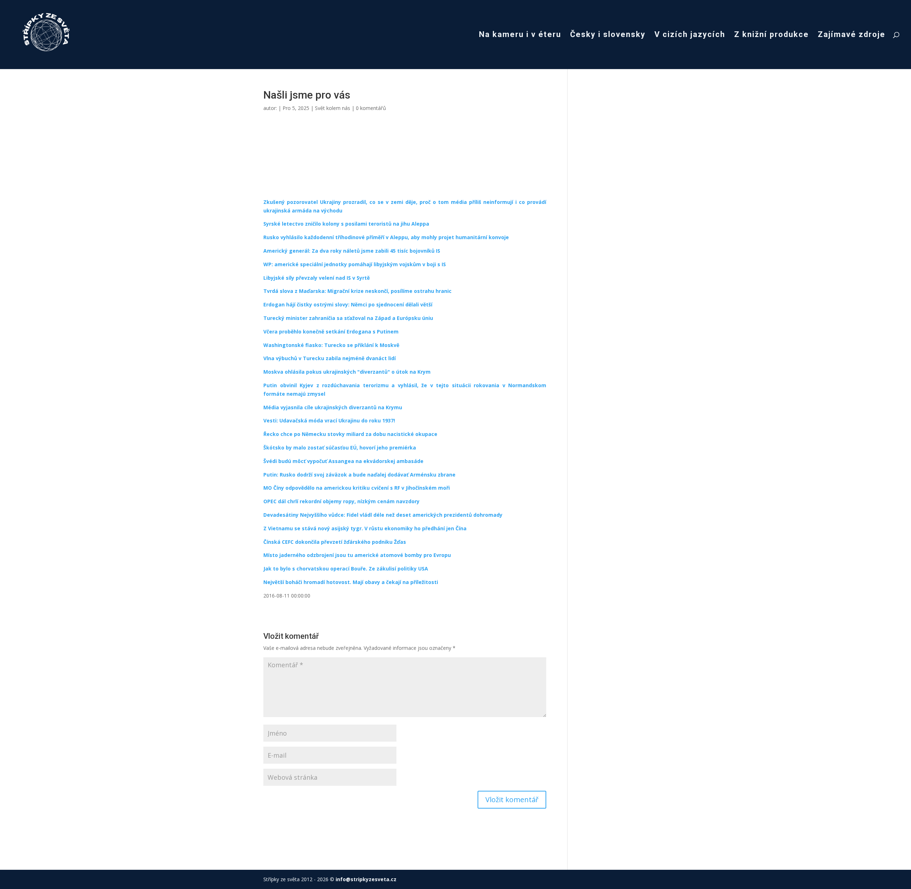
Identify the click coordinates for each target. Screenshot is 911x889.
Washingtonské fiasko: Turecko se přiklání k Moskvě (331, 345)
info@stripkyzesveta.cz (366, 879)
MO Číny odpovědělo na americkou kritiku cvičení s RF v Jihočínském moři (356, 487)
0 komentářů (371, 108)
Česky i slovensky (608, 35)
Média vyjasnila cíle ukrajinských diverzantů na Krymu (332, 407)
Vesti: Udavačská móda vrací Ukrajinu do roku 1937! (329, 420)
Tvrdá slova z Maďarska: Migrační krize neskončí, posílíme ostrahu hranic (357, 291)
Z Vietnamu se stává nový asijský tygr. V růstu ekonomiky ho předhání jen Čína (365, 528)
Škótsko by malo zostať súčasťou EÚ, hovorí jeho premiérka (339, 447)
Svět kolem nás (332, 108)
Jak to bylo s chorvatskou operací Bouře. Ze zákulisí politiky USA (345, 568)
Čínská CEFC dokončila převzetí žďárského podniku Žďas (334, 541)
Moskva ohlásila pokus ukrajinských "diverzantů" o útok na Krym (347, 371)
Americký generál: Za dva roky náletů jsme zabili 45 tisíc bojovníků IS (351, 250)
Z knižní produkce (771, 35)
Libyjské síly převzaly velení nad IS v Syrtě (316, 277)
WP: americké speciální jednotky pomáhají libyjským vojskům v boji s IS (354, 264)
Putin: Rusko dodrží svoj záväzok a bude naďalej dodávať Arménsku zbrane (359, 474)
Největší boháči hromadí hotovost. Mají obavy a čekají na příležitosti (350, 582)
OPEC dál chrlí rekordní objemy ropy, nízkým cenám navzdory (341, 501)
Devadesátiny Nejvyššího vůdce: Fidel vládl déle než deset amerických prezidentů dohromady (382, 514)
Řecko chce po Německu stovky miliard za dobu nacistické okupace (350, 434)
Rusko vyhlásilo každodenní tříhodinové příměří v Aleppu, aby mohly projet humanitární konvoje (386, 237)
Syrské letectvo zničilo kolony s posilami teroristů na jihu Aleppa (346, 223)
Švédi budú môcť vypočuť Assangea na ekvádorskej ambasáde (343, 461)
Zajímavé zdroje (851, 35)
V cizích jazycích (689, 35)
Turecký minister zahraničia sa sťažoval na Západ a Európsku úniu (348, 318)
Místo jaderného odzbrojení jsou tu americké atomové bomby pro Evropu (357, 555)
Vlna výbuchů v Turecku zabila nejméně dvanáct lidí (329, 358)
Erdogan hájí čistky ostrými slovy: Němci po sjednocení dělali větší (347, 304)
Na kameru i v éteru (520, 35)
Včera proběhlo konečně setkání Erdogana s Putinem (331, 331)
